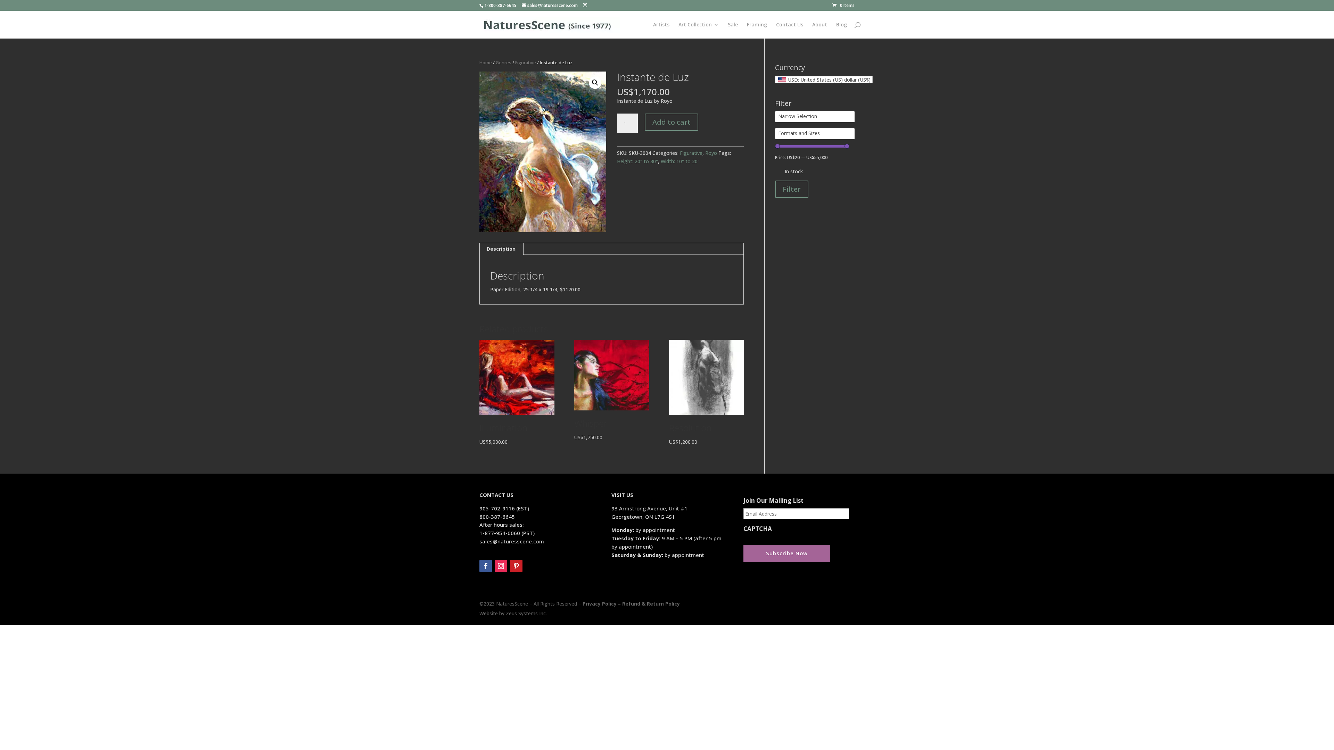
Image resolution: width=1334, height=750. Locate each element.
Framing (757, 25)
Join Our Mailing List (773, 501)
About (819, 25)
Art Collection (695, 25)
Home (485, 62)
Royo (711, 153)
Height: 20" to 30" (637, 161)
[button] (595, 82)
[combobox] (824, 79)
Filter (792, 189)
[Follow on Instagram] (501, 566)
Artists (661, 25)
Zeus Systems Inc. (526, 613)
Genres (503, 62)
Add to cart (671, 122)
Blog (841, 25)
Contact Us (789, 25)
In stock (794, 171)
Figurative (525, 62)
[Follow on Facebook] (485, 566)
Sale (733, 25)
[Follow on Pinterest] (516, 566)
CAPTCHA (757, 529)
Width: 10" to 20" (680, 161)
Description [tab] (501, 248)
